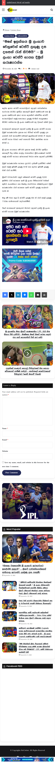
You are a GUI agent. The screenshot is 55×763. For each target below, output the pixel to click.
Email (5, 440)
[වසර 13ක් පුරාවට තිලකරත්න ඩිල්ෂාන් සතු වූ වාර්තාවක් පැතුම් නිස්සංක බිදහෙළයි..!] (9, 604)
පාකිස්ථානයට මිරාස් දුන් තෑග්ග (18, 2)
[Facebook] (5, 295)
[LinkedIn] (18, 295)
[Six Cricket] (17, 9)
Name (5, 428)
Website (5, 451)
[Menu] (3, 11)
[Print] (44, 295)
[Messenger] (24, 295)
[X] (11, 295)
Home (6, 30)
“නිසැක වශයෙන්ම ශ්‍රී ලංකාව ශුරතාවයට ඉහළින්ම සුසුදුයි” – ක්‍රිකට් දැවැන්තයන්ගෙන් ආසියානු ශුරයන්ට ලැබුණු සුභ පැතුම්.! (24, 569)
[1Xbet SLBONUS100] (27, 760)
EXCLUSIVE (22, 36)
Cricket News (16, 30)
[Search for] (51, 11)
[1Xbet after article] (27, 266)
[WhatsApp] (31, 295)
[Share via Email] (37, 295)
